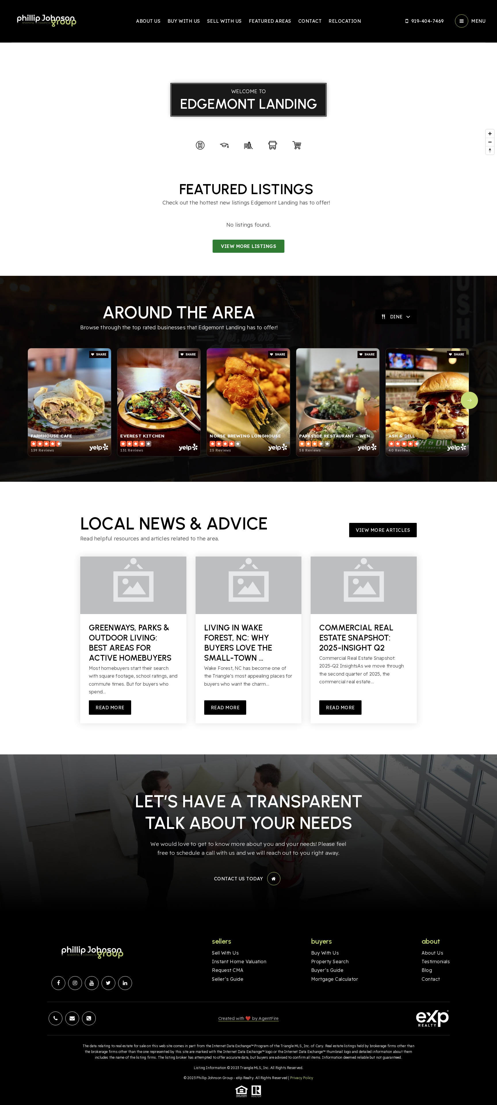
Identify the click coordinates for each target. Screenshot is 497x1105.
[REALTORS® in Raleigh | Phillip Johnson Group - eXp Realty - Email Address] (72, 1018)
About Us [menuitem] (148, 21)
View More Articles (383, 530)
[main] (248, 377)
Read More (110, 707)
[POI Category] (200, 145)
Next (469, 400)
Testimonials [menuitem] (436, 961)
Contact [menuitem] (310, 21)
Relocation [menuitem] (344, 21)
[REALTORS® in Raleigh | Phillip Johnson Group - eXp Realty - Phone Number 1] (55, 1018)
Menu (478, 21)
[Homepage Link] (46, 20)
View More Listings (248, 246)
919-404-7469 (427, 21)
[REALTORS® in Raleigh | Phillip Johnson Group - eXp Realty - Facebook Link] (58, 983)
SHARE (100, 354)
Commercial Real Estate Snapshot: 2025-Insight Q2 (356, 638)
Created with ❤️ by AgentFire (248, 1018)
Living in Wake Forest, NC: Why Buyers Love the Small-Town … (238, 643)
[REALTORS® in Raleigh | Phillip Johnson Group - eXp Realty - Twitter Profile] (108, 983)
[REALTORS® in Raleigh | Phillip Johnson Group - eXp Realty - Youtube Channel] (92, 983)
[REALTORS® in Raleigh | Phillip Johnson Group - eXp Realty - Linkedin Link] (125, 983)
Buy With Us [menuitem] (183, 21)
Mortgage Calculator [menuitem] (334, 979)
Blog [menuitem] (427, 970)
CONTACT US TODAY (238, 879)
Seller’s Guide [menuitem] (227, 979)
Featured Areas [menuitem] (270, 21)
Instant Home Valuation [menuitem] (239, 961)
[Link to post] (133, 585)
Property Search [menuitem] (330, 961)
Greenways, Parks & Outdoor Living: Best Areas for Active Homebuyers (130, 643)
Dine (396, 317)
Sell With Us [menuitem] (224, 21)
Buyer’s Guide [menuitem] (327, 970)
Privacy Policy (302, 1078)
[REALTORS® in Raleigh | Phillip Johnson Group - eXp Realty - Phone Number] (89, 1018)
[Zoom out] (490, 142)
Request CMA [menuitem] (228, 970)
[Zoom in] (490, 133)
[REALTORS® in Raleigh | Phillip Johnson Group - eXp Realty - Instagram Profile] (75, 983)
